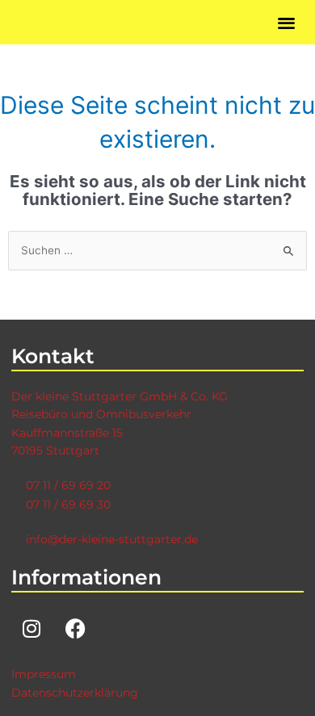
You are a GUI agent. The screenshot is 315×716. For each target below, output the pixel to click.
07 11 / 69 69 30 (68, 504)
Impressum (43, 674)
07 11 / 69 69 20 (68, 485)
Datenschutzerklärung (74, 692)
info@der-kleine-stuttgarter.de (112, 539)
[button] (287, 22)
